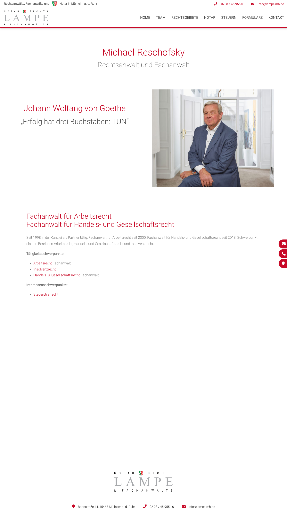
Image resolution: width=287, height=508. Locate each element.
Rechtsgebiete (184, 17)
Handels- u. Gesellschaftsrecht (56, 275)
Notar (209, 17)
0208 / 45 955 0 (232, 4)
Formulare (252, 17)
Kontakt (276, 17)
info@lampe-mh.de (271, 4)
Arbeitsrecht (42, 263)
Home (145, 17)
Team (161, 17)
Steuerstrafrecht (45, 294)
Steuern (228, 17)
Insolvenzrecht (44, 269)
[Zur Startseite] (26, 24)
